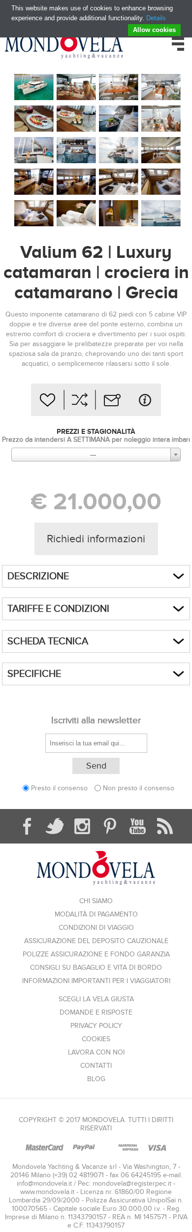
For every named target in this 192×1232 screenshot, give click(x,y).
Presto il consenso (59, 788)
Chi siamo (96, 901)
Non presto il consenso (138, 788)
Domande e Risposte (96, 1012)
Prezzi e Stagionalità (96, 431)
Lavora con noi (96, 1052)
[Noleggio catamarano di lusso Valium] (34, 87)
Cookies (96, 1039)
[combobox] (96, 454)
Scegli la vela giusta (96, 999)
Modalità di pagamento (96, 914)
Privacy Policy (96, 1025)
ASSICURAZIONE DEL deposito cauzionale (96, 941)
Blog (96, 1079)
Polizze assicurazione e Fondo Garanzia (96, 954)
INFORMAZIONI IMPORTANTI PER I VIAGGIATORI (96, 981)
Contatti (96, 1065)
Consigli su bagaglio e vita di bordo (96, 967)
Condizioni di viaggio (96, 927)
